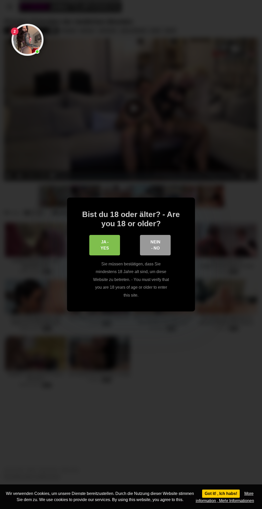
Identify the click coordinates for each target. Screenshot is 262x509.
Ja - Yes (105, 245)
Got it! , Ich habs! (221, 493)
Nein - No (155, 245)
